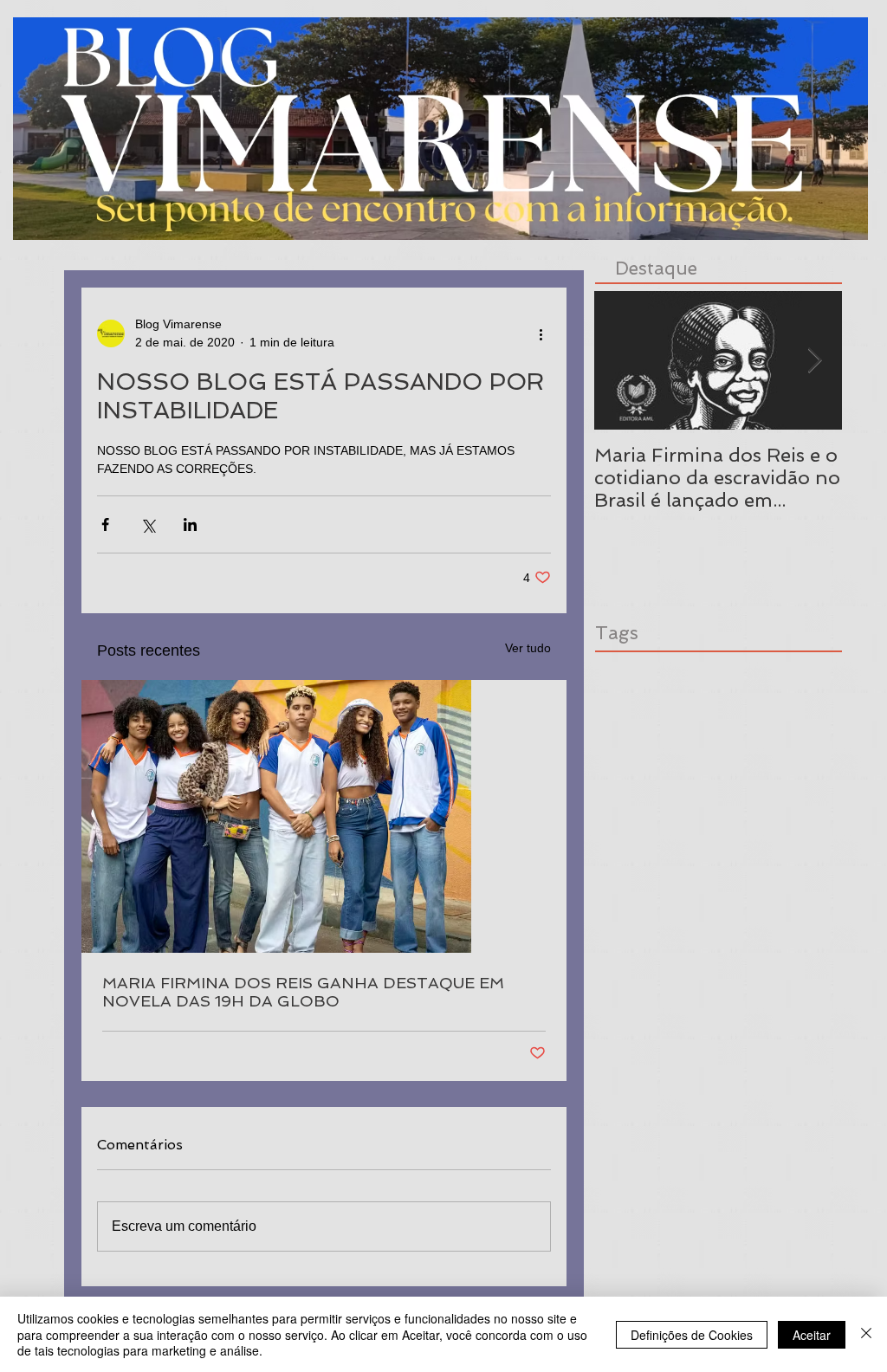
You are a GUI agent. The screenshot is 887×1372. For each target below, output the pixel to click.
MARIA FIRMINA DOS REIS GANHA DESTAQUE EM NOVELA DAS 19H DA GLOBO (303, 992)
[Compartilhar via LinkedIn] (190, 524)
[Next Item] (814, 360)
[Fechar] (866, 1334)
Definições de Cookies (692, 1334)
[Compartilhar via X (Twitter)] (147, 524)
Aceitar (812, 1334)
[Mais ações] (540, 333)
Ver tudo (528, 648)
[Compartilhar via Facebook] (105, 524)
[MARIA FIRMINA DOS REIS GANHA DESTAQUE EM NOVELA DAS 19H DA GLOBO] (324, 816)
